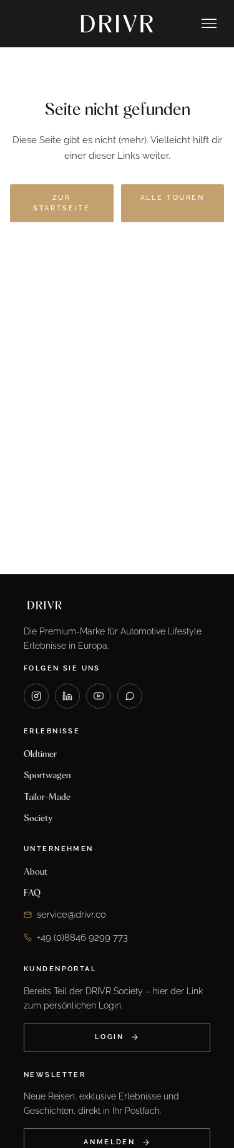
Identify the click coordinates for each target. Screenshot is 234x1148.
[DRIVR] (117, 23)
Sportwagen (47, 775)
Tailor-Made (47, 796)
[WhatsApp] (129, 696)
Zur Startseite (61, 203)
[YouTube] (98, 696)
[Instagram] (36, 696)
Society (38, 818)
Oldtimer (40, 754)
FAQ (32, 892)
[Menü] (209, 23)
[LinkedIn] (67, 696)
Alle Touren (172, 198)
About (35, 871)
